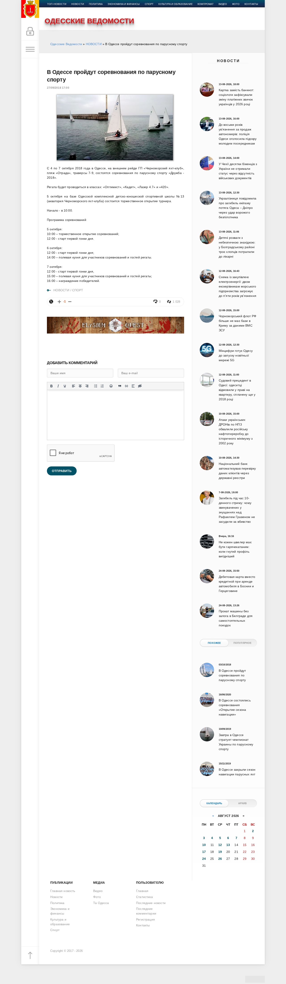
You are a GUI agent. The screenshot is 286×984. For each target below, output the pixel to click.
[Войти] (30, 31)
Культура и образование (175, 4)
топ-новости (56, 4)
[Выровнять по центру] (80, 386)
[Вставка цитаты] (119, 386)
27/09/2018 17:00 (58, 87)
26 (220, 858)
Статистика (144, 897)
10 (204, 845)
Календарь (214, 803)
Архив (242, 803)
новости (77, 4)
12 (220, 845)
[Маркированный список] (95, 386)
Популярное (242, 643)
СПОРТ (77, 290)
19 (220, 852)
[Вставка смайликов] (111, 386)
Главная (142, 891)
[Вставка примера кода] (126, 386)
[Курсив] (58, 386)
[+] (59, 301)
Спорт (149, 4)
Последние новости (151, 903)
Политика (96, 4)
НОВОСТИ (94, 44)
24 (204, 858)
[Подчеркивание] (64, 386)
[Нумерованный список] (102, 386)
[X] (51, 302)
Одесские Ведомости (66, 44)
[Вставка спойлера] (133, 386)
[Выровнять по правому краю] (87, 386)
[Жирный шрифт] (51, 386)
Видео (223, 4)
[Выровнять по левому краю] (73, 386)
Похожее (214, 643)
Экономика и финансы (123, 4)
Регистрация (145, 919)
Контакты (251, 4)
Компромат (206, 4)
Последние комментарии (146, 911)
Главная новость (62, 891)
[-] (69, 301)
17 (204, 852)
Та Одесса (101, 903)
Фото (236, 4)
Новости (228, 61)
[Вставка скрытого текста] (140, 386)
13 (228, 845)
